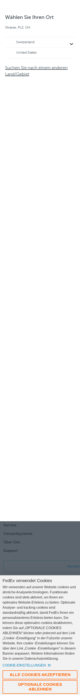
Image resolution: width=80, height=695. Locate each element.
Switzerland (25, 42)
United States (26, 52)
